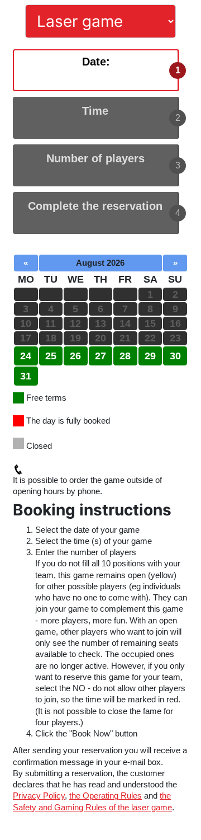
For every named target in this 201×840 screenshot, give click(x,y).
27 (100, 356)
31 (25, 376)
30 (175, 356)
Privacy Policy (39, 795)
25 (50, 356)
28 (125, 356)
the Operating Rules (105, 795)
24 (25, 356)
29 (150, 356)
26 (75, 356)
